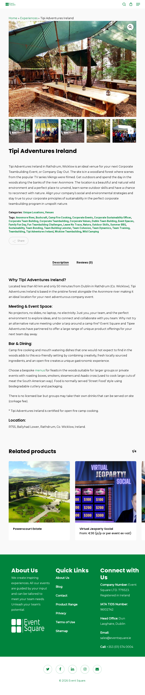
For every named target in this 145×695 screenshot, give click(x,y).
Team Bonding (34, 228)
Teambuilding (17, 231)
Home (13, 18)
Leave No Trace (72, 224)
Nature (87, 224)
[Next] (131, 131)
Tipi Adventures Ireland (40, 231)
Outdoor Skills (100, 224)
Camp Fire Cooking (59, 217)
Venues (49, 212)
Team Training (121, 228)
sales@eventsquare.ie (115, 638)
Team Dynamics (101, 228)
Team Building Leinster (57, 228)
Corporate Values (80, 221)
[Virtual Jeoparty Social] (105, 492)
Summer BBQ (118, 224)
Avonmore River (25, 217)
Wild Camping (91, 231)
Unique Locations (33, 212)
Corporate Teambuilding (54, 221)
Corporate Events (82, 217)
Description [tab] (61, 262)
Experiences (28, 18)
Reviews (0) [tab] (85, 262)
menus (40, 370)
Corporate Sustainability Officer (112, 217)
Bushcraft (41, 217)
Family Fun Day (17, 224)
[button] (138, 4)
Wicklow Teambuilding (68, 231)
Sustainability (16, 228)
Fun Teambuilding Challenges (44, 224)
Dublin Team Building (104, 221)
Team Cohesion (81, 228)
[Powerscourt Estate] (39, 492)
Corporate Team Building (23, 221)
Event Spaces (126, 221)
